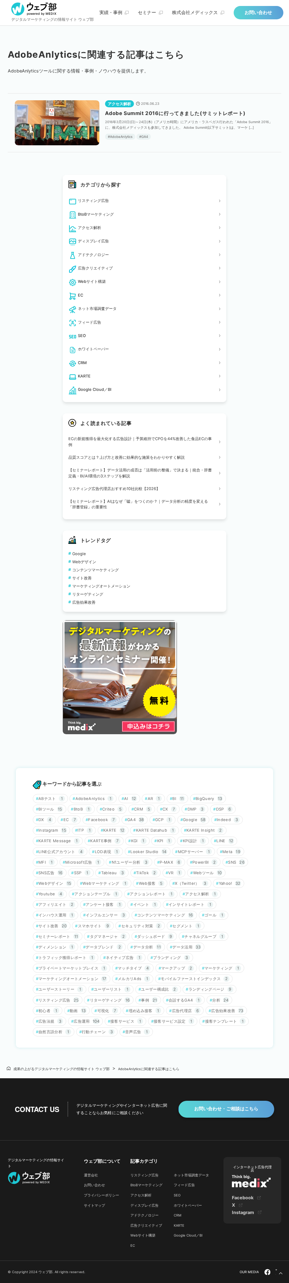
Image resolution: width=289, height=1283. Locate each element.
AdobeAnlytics (121, 137)
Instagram (243, 1212)
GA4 (144, 137)
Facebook (242, 1197)
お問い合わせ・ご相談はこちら (226, 1108)
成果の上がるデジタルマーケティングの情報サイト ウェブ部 (61, 1069)
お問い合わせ (258, 12)
